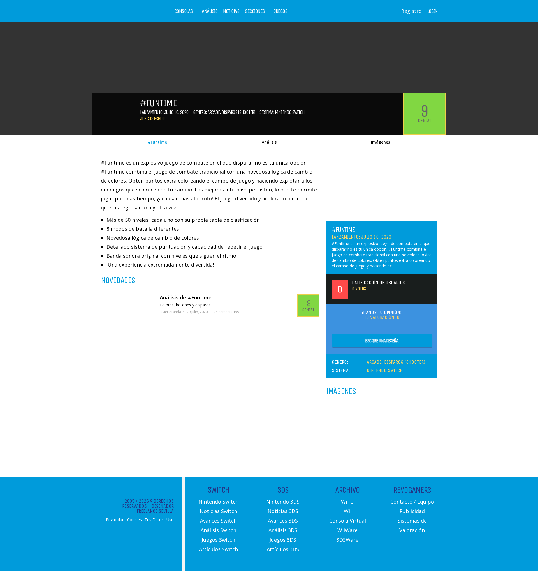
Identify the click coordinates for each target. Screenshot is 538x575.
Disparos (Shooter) (238, 112)
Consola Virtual (347, 520)
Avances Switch (218, 520)
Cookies (134, 520)
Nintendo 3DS (283, 501)
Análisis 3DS (282, 530)
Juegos (280, 11)
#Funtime (157, 142)
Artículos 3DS (283, 549)
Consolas (183, 11)
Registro (411, 10)
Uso (170, 520)
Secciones (255, 11)
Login (432, 11)
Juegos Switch (218, 539)
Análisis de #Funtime (186, 297)
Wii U (347, 501)
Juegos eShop (152, 119)
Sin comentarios (226, 312)
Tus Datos (154, 520)
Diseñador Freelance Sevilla (155, 508)
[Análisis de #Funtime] (127, 308)
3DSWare (347, 539)
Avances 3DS (283, 520)
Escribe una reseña (381, 341)
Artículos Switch (218, 549)
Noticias (231, 11)
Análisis (209, 11)
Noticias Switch (218, 511)
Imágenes (380, 142)
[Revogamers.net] (125, 15)
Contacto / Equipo (412, 501)
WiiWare (347, 530)
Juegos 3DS (283, 539)
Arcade (213, 112)
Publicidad (412, 511)
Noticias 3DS (283, 511)
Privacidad (115, 520)
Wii (347, 511)
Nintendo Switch (290, 112)
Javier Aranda (170, 312)
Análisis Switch (218, 530)
